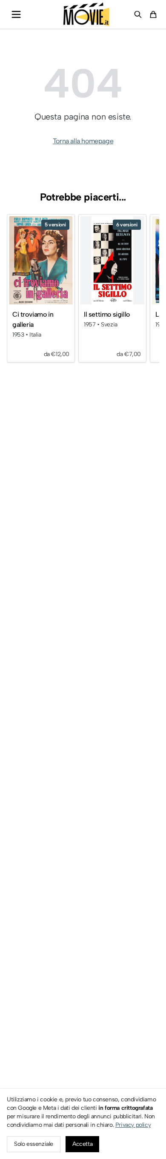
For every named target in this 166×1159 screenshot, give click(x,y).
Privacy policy (133, 1124)
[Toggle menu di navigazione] (16, 14)
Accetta (82, 1144)
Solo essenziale (33, 1144)
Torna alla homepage (83, 141)
